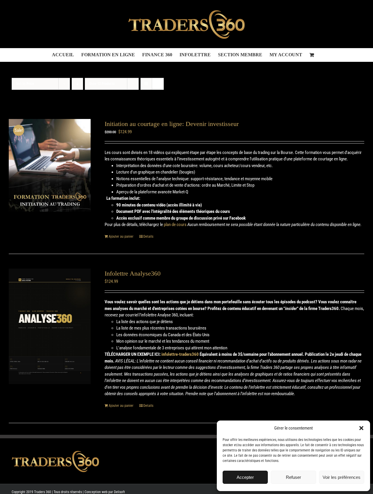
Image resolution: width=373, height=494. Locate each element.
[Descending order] (77, 84)
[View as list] (157, 84)
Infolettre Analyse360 (133, 273)
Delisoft (119, 492)
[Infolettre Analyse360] (50, 326)
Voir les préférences (341, 477)
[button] (361, 428)
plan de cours (175, 224)
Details (148, 236)
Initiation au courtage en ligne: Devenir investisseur (172, 123)
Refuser (293, 477)
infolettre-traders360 (180, 354)
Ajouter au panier (121, 236)
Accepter (245, 477)
